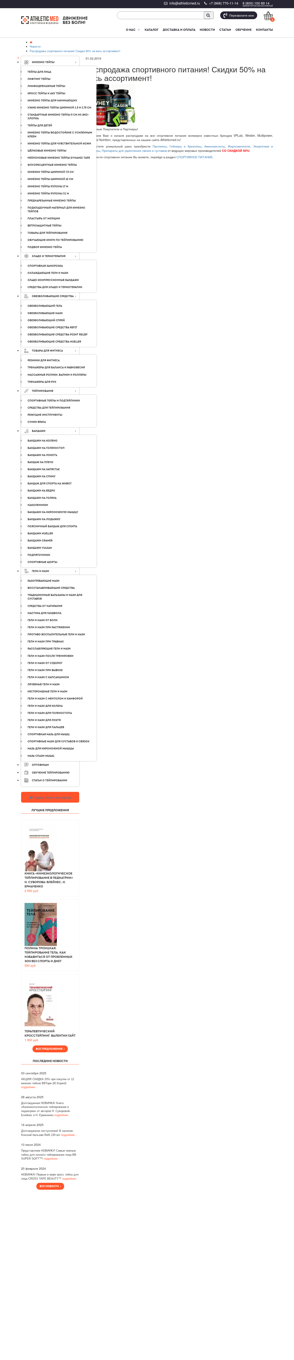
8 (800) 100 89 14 (256, 3)
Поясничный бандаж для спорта (52, 526)
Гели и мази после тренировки (50, 656)
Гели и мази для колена (45, 706)
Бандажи (38, 431)
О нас (131, 30)
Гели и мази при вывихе (45, 670)
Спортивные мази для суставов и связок (58, 741)
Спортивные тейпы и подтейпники (54, 400)
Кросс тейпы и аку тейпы (46, 93)
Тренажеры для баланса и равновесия (56, 367)
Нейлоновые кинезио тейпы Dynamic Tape (59, 158)
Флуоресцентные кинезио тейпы (52, 165)
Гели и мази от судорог (45, 663)
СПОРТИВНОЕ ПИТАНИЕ (194, 157)
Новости (207, 30)
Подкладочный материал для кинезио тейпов (56, 209)
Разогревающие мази (43, 581)
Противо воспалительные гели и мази (56, 634)
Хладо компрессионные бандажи (53, 280)
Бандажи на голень (42, 498)
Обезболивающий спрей (46, 320)
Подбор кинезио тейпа (45, 247)
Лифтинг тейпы (39, 79)
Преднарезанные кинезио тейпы (52, 200)
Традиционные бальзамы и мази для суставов (55, 596)
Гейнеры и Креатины (185, 146)
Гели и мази (40, 571)
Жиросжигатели (239, 146)
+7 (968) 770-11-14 (223, 3)
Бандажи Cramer (40, 540)
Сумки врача (37, 422)
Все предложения (50, 1049)
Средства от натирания (45, 606)
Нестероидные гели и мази (47, 691)
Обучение (243, 30)
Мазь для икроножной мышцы (51, 748)
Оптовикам (40, 765)
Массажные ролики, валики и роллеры (57, 375)
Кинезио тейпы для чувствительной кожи (59, 143)
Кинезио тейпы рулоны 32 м (48, 193)
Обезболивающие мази (45, 313)
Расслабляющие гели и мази (49, 648)
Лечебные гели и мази (44, 684)
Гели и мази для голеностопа (50, 713)
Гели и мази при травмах (46, 641)
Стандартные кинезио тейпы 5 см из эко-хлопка (58, 116)
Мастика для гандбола (44, 613)
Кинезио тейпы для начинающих (52, 100)
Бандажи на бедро (41, 490)
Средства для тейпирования (49, 407)
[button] (138, 30)
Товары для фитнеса (47, 350)
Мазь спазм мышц (41, 756)
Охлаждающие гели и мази (48, 273)
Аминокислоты (214, 146)
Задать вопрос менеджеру (52, 797)
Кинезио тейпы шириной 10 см (50, 179)
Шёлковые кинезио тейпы (47, 150)
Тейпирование (42, 391)
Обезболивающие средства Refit (52, 327)
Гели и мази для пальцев (46, 727)
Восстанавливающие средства (51, 588)
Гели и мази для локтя (44, 720)
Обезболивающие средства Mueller (54, 341)
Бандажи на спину (42, 476)
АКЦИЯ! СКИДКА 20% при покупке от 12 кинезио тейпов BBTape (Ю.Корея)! (47, 1083)
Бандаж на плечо (40, 462)
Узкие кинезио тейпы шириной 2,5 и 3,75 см (59, 107)
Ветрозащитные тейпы (44, 225)
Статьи (225, 30)
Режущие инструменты (45, 415)
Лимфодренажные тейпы (46, 86)
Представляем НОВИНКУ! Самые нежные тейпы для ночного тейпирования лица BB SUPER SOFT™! (48, 1154)
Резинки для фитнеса (44, 360)
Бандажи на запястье (44, 469)
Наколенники (38, 505)
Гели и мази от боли (42, 620)
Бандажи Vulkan (40, 548)
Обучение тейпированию (51, 772)
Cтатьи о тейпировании (49, 780)
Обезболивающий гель (45, 306)
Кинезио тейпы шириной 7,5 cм (51, 172)
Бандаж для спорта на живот (50, 483)
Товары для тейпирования (47, 233)
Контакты (264, 30)
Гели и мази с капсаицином (48, 677)
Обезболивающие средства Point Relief (58, 334)
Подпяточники (39, 555)
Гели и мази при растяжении (49, 627)
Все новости (50, 1186)
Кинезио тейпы (43, 62)
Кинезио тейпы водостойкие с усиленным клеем (60, 134)
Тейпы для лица (39, 72)
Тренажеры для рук (42, 382)
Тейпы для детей (40, 125)
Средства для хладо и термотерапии (55, 287)
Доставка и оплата (179, 30)
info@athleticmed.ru (184, 3)
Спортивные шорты (42, 562)
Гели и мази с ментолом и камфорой (55, 698)
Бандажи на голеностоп (46, 448)
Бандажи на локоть (42, 455)
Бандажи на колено (42, 440)
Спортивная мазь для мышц (49, 734)
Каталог (151, 30)
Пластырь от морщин (44, 218)
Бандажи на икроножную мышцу (53, 512)
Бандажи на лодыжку (44, 519)
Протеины (160, 146)
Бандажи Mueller (40, 533)
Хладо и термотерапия (48, 256)
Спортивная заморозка (45, 266)
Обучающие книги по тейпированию (55, 240)
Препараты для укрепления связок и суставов (134, 150)
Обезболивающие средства (53, 296)
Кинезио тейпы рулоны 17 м (48, 186)
